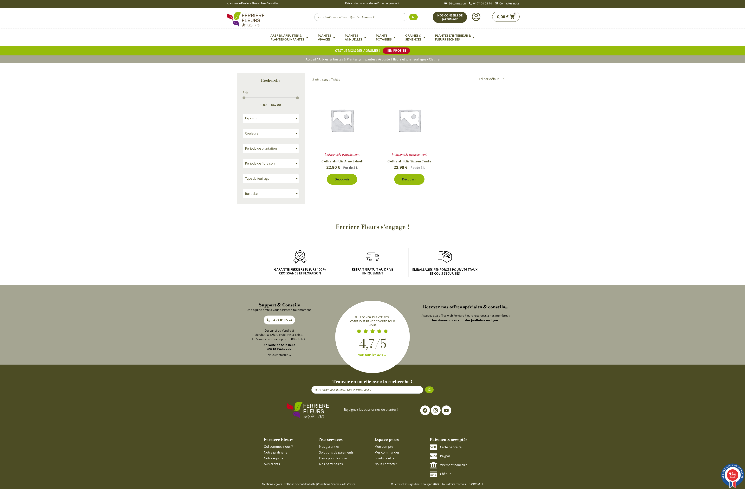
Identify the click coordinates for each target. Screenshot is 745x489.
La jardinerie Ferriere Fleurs (242, 3)
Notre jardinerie (275, 452)
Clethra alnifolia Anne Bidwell (342, 161)
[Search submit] (413, 17)
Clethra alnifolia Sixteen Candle (409, 161)
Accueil (311, 59)
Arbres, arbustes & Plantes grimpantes (347, 59)
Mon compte (383, 446)
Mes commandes (386, 452)
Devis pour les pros (333, 458)
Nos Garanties (269, 3)
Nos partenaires (331, 464)
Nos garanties (329, 446)
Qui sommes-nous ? (279, 446)
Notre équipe (273, 458)
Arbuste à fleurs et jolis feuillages (402, 59)
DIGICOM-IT (476, 484)
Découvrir (342, 179)
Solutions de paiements (336, 452)
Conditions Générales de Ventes (336, 484)
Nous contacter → (279, 355)
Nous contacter (385, 464)
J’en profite (396, 50)
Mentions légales (272, 484)
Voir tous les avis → (372, 355)
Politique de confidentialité (299, 484)
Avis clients (272, 464)
